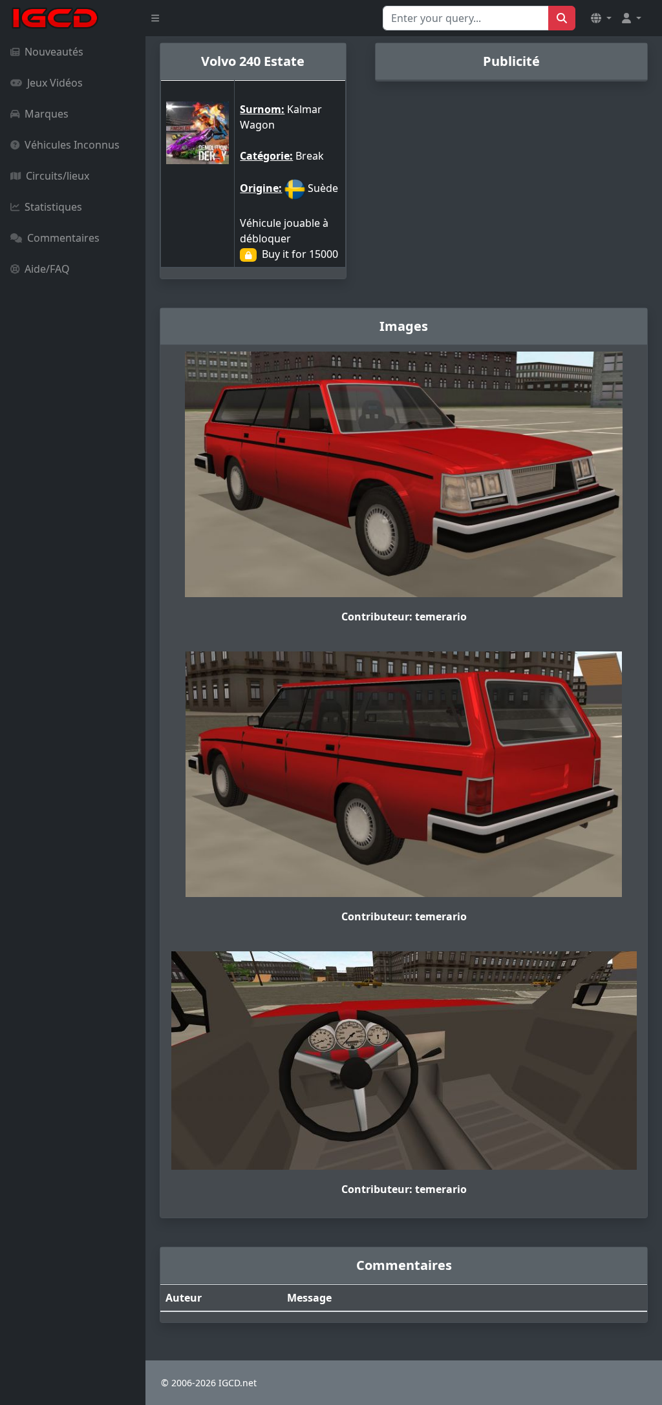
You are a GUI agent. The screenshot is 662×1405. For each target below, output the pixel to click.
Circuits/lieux (57, 176)
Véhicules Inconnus (72, 145)
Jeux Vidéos (55, 83)
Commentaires (63, 238)
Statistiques (53, 207)
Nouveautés (54, 52)
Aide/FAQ (47, 269)
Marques (47, 114)
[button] (601, 18)
